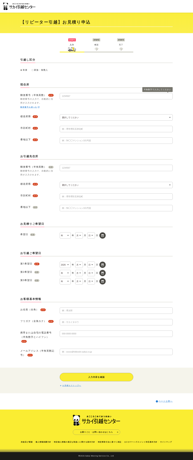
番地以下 (28, 139)
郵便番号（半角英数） (36, 101)
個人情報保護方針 (43, 442)
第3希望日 (29, 280)
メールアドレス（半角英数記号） (37, 352)
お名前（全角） (32, 309)
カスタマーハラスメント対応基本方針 (141, 442)
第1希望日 (29, 263)
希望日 (27, 234)
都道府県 (28, 116)
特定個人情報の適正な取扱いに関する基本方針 (74, 442)
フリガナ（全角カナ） (36, 321)
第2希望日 (29, 272)
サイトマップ (166, 442)
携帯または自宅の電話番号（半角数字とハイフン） (36, 336)
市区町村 (28, 128)
